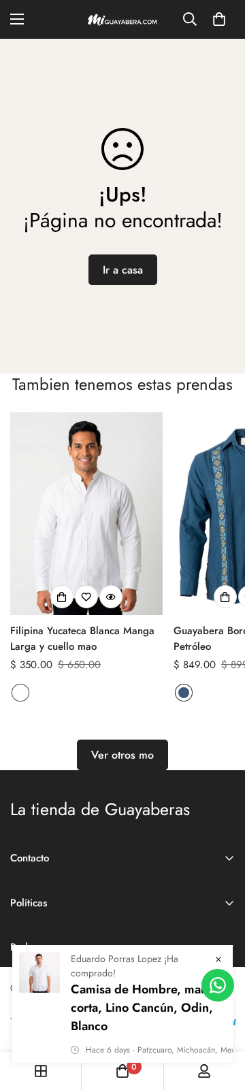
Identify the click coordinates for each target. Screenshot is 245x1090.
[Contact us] (217, 985)
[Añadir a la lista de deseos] (86, 596)
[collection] (41, 1071)
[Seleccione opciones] (62, 596)
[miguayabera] (122, 19)
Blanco (20, 692)
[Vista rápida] (110, 596)
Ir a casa (123, 270)
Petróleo (184, 692)
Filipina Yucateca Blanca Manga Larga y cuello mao (82, 638)
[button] (219, 19)
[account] (204, 1071)
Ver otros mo (122, 755)
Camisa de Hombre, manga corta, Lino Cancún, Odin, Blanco (146, 1007)
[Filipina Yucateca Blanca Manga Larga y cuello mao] (86, 514)
